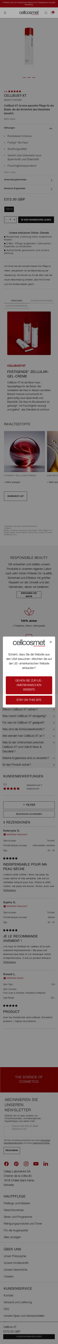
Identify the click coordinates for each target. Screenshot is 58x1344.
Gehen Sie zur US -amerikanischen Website (29, 685)
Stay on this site (29, 700)
